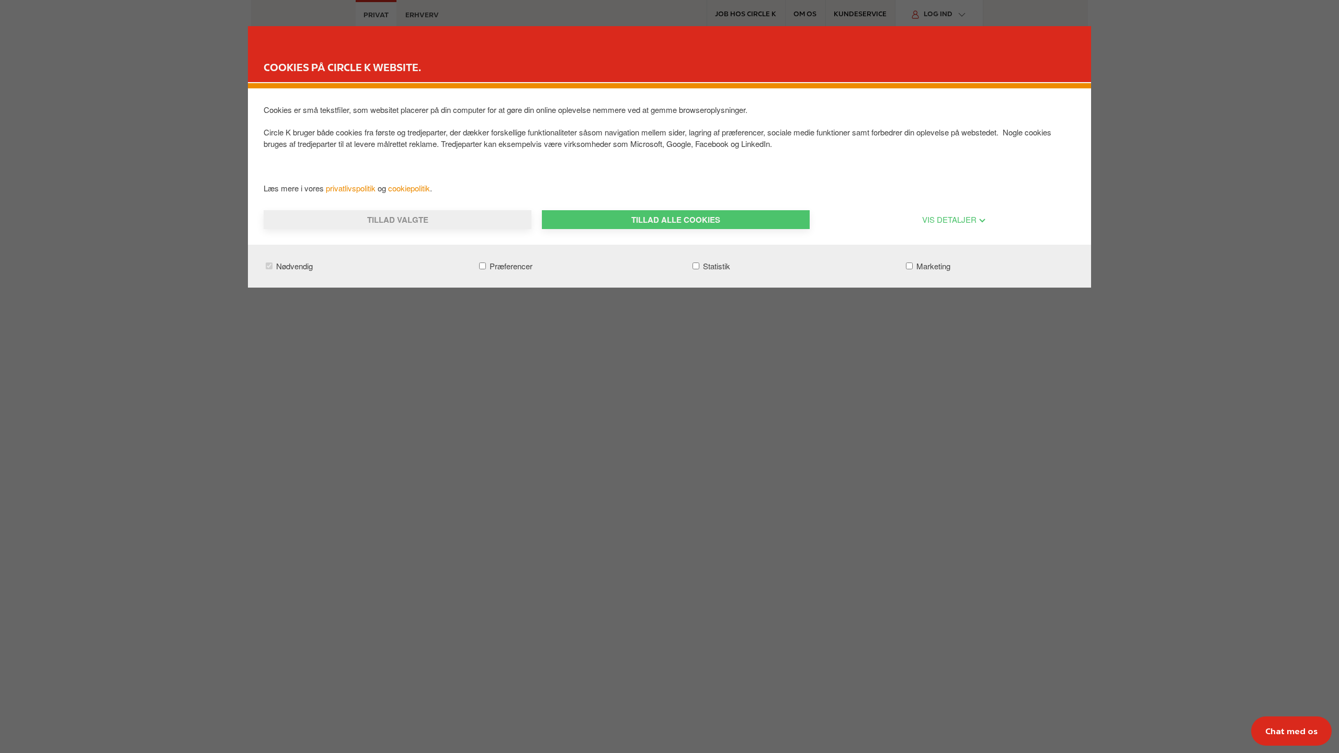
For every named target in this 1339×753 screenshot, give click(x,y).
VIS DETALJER (950, 219)
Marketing (932, 265)
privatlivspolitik (352, 187)
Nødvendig (293, 265)
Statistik (715, 265)
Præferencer (509, 265)
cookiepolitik (409, 187)
